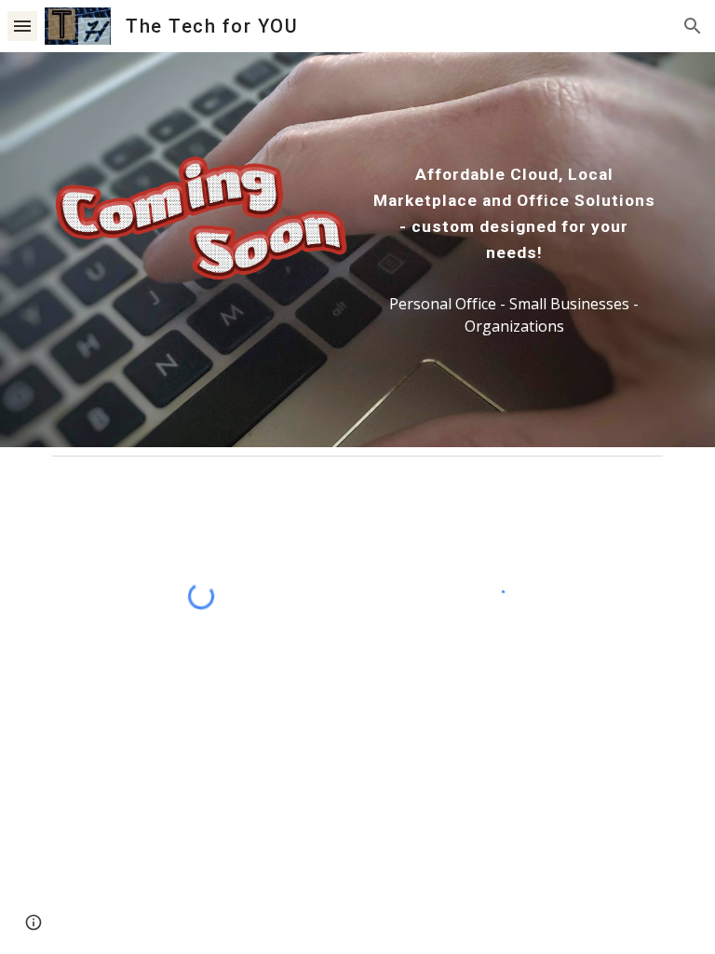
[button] (22, 25)
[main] (513, 213)
